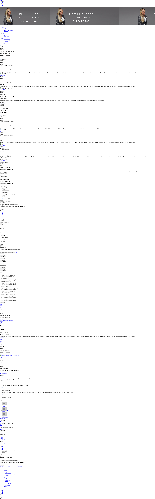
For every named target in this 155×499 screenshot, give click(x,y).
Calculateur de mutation (7, 39)
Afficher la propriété (2, 61)
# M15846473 (2, 63)
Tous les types (2, 227)
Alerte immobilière (6, 41)
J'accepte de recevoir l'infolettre (7, 198)
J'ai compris (2, 209)
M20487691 (1, 308)
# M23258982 (2, 119)
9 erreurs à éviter (7, 478)
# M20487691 (2, 49)
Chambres (1, 229)
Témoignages (5, 486)
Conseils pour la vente (6, 37)
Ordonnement (3, 218)
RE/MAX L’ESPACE (3, 439)
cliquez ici (17, 252)
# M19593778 (2, 104)
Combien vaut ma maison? (6, 212)
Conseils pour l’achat (8, 473)
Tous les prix (2, 228)
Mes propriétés (5, 470)
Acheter (3, 27)
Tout (2, 256)
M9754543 (1, 360)
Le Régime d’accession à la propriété (8, 30)
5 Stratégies (5, 35)
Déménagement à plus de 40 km (8, 29)
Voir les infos (2, 319)
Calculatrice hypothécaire (7, 40)
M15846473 (1, 325)
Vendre (3, 33)
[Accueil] (1, 0)
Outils (2, 38)
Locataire (5, 32)
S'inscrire (1, 437)
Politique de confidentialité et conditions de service (68, 453)
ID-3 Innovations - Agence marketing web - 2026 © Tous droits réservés (17, 466)
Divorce (5, 28)
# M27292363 (2, 175)
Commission (6, 481)
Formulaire (3, 188)
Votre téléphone (4, 239)
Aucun (5, 256)
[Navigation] (0, 0)
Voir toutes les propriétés (3, 373)
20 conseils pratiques (6, 36)
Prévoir (1, 424)
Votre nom (3, 191)
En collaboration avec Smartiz (4, 466)
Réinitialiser (2, 260)
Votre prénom (3, 189)
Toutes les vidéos (2, 418)
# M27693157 (2, 161)
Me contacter (3, 43)
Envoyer (2, 244)
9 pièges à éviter (6, 31)
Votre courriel (3, 196)
